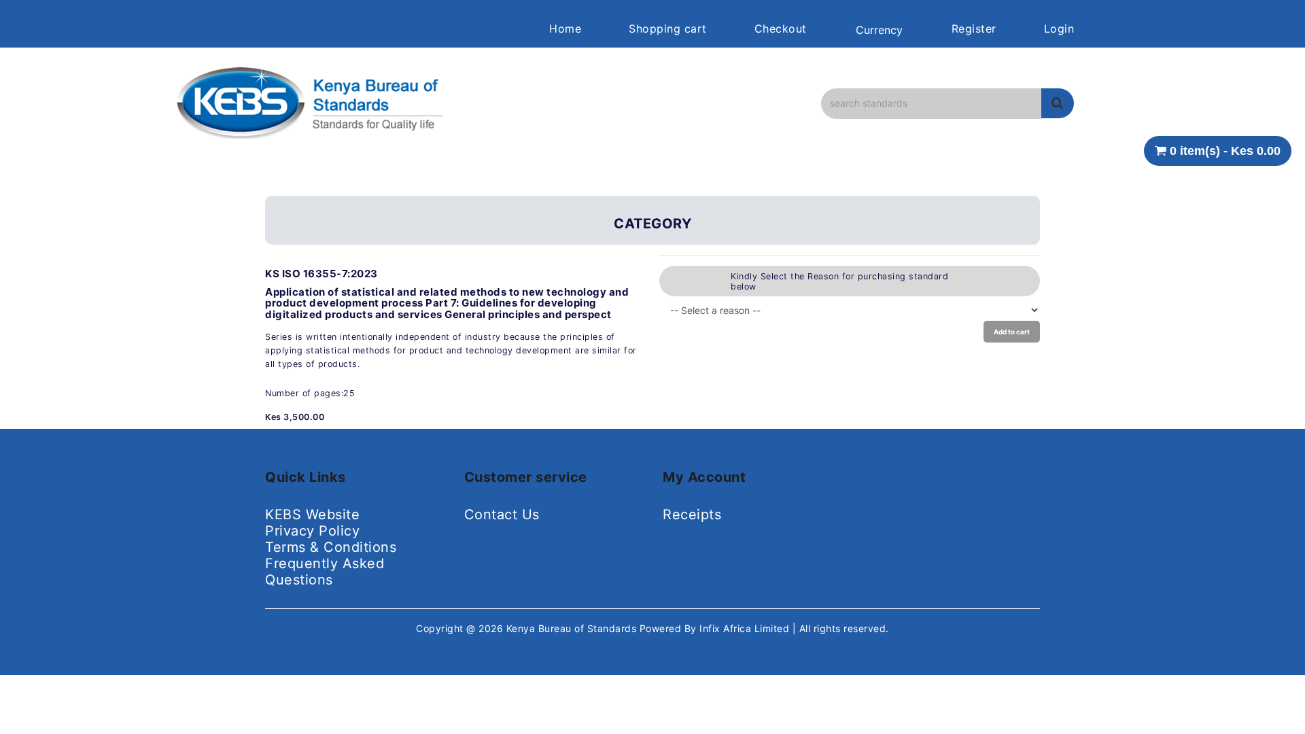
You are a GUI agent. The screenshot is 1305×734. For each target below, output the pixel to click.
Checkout (780, 28)
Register (974, 28)
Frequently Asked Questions (324, 571)
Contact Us (502, 514)
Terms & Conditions (330, 547)
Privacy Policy (312, 531)
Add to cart (1012, 332)
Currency (879, 30)
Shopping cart (668, 28)
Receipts (692, 514)
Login (1059, 28)
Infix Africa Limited (746, 628)
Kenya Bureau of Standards (573, 628)
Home (565, 28)
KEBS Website (312, 514)
